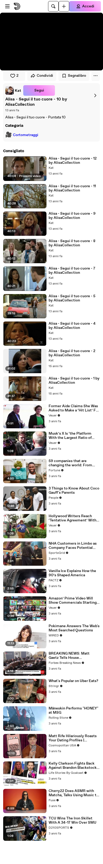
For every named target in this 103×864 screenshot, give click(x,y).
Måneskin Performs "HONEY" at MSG (73, 710)
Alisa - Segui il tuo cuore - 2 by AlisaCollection (72, 353)
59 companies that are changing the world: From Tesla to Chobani (70, 463)
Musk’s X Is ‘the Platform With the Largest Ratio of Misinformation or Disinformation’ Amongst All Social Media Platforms (73, 435)
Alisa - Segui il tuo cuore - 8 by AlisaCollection (72, 243)
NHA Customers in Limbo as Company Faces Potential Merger (73, 545)
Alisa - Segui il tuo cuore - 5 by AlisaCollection (72, 298)
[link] (13, 90)
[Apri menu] (7, 6)
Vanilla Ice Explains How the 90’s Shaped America (72, 573)
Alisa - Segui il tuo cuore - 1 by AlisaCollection (74, 380)
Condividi (45, 75)
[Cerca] (53, 6)
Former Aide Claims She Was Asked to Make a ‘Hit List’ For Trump (74, 408)
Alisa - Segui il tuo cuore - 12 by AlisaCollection (73, 160)
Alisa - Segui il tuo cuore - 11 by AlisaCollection (72, 188)
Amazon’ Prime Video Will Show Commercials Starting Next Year (73, 600)
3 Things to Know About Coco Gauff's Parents (74, 490)
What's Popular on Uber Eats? (73, 681)
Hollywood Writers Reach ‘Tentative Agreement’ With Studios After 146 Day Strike (73, 518)
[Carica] (64, 6)
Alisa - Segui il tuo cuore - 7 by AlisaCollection (72, 270)
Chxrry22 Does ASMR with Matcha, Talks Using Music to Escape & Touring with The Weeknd (74, 793)
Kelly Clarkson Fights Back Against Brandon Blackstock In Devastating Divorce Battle (74, 765)
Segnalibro (77, 75)
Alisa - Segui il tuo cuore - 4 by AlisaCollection (72, 325)
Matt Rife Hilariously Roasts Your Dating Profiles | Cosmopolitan (73, 738)
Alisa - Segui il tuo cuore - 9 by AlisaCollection (72, 216)
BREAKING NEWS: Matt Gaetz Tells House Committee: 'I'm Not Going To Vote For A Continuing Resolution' (74, 655)
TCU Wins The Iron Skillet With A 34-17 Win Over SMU (72, 820)
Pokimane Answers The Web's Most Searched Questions (74, 628)
